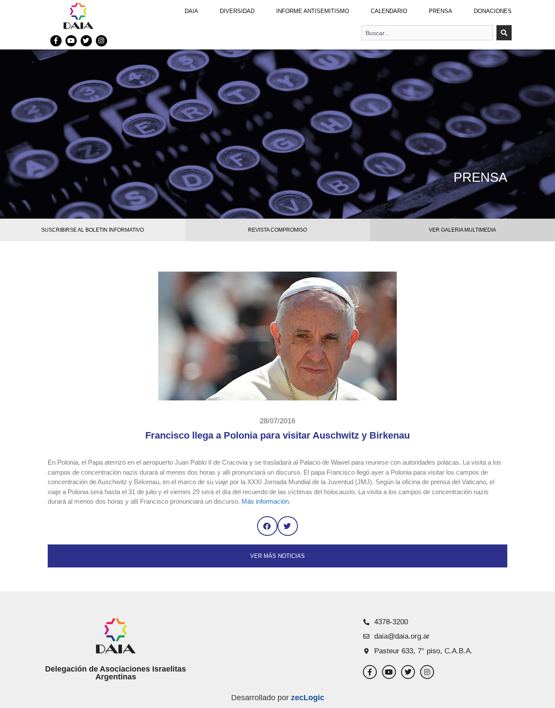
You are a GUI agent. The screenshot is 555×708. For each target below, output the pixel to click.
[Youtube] (71, 40)
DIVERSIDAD (237, 11)
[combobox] (427, 32)
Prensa (440, 11)
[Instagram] (101, 40)
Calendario (389, 11)
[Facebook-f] (55, 40)
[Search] (504, 32)
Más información (264, 501)
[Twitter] (86, 40)
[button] (267, 526)
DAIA (191, 11)
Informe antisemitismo (312, 11)
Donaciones (493, 11)
